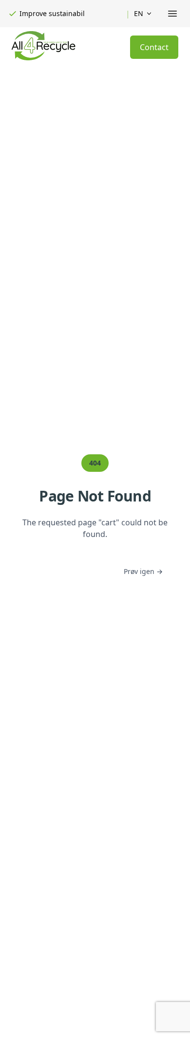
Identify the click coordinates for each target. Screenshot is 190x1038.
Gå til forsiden (70, 571)
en (138, 13)
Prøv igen (143, 571)
